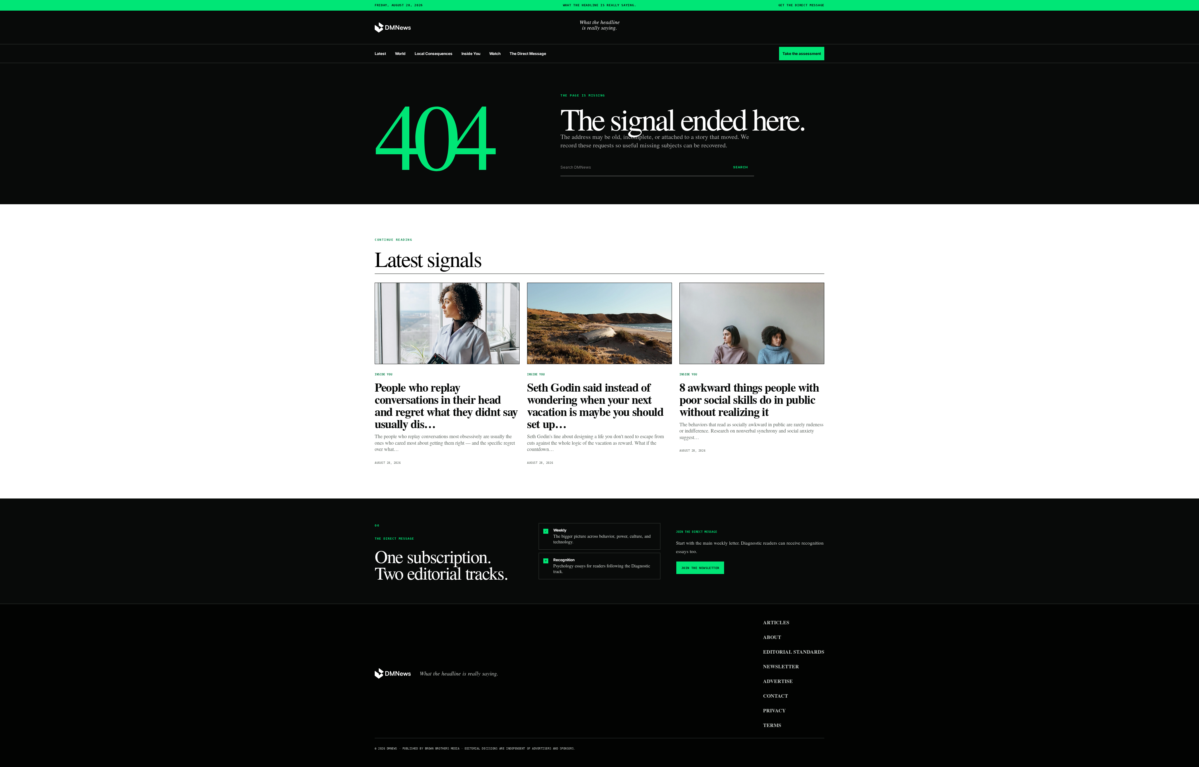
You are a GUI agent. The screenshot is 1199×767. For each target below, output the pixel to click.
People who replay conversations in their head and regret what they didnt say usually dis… (446, 405)
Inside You (470, 53)
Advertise (778, 681)
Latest (380, 53)
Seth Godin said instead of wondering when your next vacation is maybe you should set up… (595, 405)
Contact (775, 695)
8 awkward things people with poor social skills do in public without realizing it (749, 399)
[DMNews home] (393, 27)
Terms (772, 725)
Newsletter (781, 666)
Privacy (774, 710)
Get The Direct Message (801, 5)
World (400, 53)
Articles (776, 622)
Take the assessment (801, 53)
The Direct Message (528, 53)
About (772, 637)
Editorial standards (793, 651)
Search (740, 167)
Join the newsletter (700, 568)
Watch (495, 53)
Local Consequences (433, 53)
